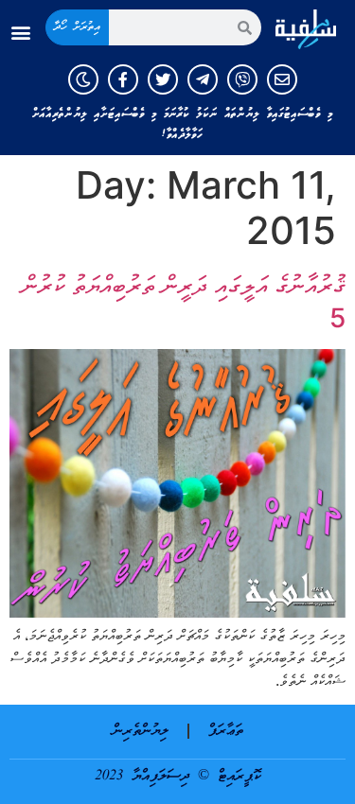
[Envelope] (282, 79)
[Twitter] (163, 79)
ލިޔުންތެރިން (141, 731)
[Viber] (242, 79)
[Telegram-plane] (202, 79)
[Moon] (83, 79)
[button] (20, 32)
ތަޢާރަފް (225, 731)
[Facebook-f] (123, 79)
